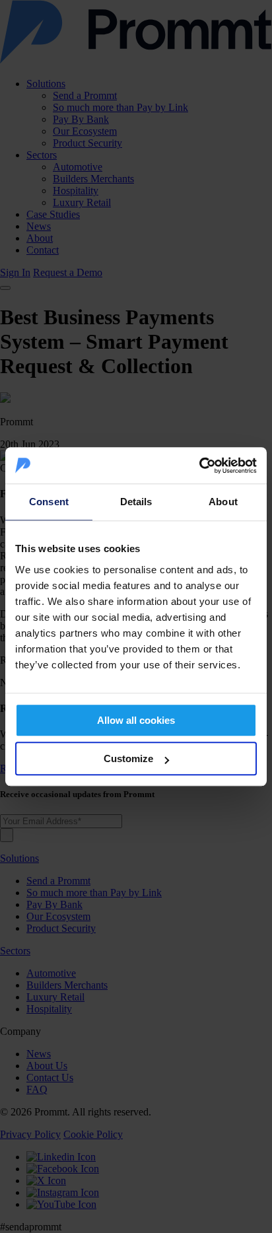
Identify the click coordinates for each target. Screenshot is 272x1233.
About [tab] (223, 501)
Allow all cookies (136, 720)
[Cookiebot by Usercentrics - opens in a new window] (199, 465)
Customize (128, 758)
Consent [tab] (49, 501)
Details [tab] (136, 501)
